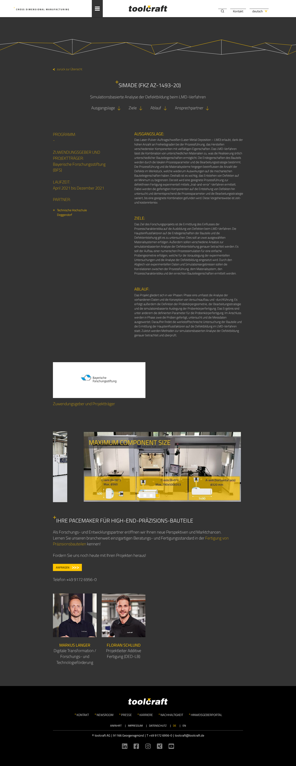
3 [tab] (151, 495)
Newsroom (105, 715)
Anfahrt (116, 726)
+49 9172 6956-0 (160, 735)
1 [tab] (138, 495)
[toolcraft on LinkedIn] (124, 746)
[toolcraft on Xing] (159, 746)
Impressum (135, 726)
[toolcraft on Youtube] (171, 746)
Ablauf (155, 108)
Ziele (133, 108)
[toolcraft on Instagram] (148, 746)
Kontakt (238, 11)
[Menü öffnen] (97, 8)
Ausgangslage (103, 108)
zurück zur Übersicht (69, 69)
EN (184, 726)
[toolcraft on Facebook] (136, 746)
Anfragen (62, 567)
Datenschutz (158, 726)
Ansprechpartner (189, 108)
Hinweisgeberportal (206, 715)
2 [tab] (145, 495)
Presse (126, 715)
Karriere (146, 715)
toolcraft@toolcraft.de (189, 735)
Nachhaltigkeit (172, 715)
